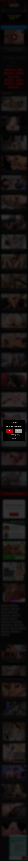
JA (10, 430)
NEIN (18, 430)
